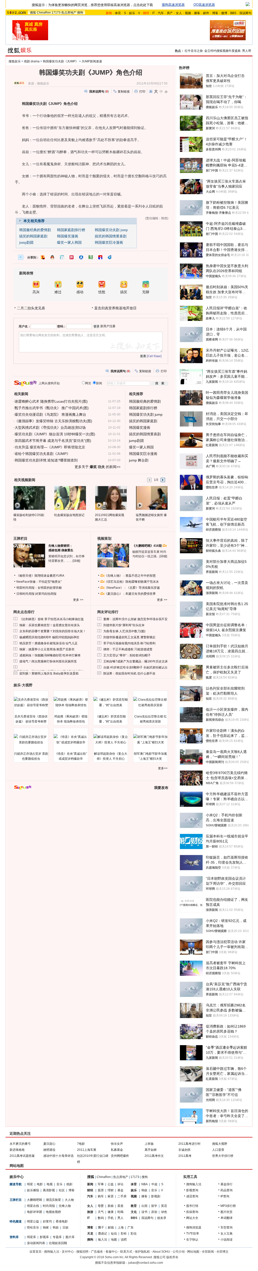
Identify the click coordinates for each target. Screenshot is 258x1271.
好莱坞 (47, 1221)
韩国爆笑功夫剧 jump (111, 230)
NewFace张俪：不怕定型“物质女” (39, 581)
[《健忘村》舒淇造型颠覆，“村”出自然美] (110, 702)
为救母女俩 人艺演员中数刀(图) (124, 631)
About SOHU (161, 1251)
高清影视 (49, 1190)
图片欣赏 (226, 1212)
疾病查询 (192, 1212)
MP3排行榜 (228, 1206)
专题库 (57, 1237)
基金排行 (226, 1184)
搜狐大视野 (219, 1144)
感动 (79, 292)
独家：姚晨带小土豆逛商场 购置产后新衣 (47, 649)
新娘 (111, 1206)
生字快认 (192, 1239)
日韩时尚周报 (25, 594)
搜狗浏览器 (193, 1227)
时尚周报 (49, 1206)
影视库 (44, 1237)
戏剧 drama (32, 61)
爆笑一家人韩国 (69, 242)
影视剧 (155, 1196)
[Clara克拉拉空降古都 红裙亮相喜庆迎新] (150, 702)
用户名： (25, 326)
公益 (111, 1184)
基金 (120, 1190)
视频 (188, 13)
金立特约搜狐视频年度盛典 (222, 51)
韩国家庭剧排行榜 (71, 230)
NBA (144, 1184)
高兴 (36, 292)
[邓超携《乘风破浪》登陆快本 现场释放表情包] (71, 702)
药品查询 (226, 1190)
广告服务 (97, 1251)
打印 (142, 91)
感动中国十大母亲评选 (58, 1156)
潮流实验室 (53, 1200)
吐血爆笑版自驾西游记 (69, 515)
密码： (61, 326)
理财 (111, 1190)
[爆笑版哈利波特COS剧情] (29, 498)
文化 (134, 1212)
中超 (154, 1184)
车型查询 (226, 1227)
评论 (120, 1184)
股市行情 (192, 1206)
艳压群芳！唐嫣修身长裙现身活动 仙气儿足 (48, 643)
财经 (90, 1190)
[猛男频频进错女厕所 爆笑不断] (151, 498)
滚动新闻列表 (36, 1243)
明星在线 (33, 1206)
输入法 (102, 1239)
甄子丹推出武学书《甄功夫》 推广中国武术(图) (52, 408)
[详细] (76, 561)
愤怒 (101, 292)
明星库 (31, 1237)
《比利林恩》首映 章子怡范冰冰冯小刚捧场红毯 (51, 619)
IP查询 (224, 1196)
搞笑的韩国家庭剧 (33, 236)
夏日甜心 (49, 1144)
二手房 (121, 1196)
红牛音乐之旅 (194, 51)
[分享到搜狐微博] (43, 257)
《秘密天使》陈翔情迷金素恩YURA (40, 575)
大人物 (69, 1200)
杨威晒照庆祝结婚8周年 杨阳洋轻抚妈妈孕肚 (49, 637)
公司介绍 (179, 1251)
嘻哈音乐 (33, 1227)
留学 (154, 1206)
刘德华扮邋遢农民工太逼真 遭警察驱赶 (129, 637)
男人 (120, 1218)
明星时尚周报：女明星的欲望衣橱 (39, 587)
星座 (120, 1206)
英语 (164, 1206)
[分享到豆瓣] (91, 257)
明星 (30, 1184)
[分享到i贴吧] (100, 257)
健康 (111, 1212)
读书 (144, 1212)
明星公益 (33, 1221)
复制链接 (124, 91)
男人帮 (246, 51)
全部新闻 (208, 1251)
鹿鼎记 (102, 1233)
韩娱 (56, 1227)
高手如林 (151, 1150)
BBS (233, 13)
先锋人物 (65, 1206)
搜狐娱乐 (15, 61)
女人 (179, 13)
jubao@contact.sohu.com (145, 1262)
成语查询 (192, 1196)
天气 (101, 1212)
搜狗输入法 (193, 1184)
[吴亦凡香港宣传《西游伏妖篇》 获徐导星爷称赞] (31, 702)
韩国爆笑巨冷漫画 (109, 242)
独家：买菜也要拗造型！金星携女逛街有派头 (49, 625)
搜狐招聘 (82, 1251)
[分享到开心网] (72, 257)
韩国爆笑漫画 (67, 236)
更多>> (163, 768)
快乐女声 (117, 1144)
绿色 (164, 1212)
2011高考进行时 (189, 1144)
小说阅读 (226, 1239)
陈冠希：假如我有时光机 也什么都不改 (129, 673)
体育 (118, 13)
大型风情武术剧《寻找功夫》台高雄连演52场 (50, 428)
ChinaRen (44, 12)
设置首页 (35, 1251)
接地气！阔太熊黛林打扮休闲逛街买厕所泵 (48, 661)
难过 (57, 292)
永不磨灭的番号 (20, 1144)
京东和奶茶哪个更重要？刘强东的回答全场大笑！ (52, 631)
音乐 (59, 1184)
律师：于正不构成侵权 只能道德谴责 (127, 649)
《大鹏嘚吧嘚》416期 (147, 545)
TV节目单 (192, 1233)
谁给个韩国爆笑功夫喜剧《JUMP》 (42, 454)
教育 (134, 1206)
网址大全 (192, 1218)
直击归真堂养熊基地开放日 (115, 308)
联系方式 (126, 1251)
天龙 (90, 1233)
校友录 (161, 1218)
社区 (62, 1190)
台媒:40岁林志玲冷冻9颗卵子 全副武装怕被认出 (135, 667)
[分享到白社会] (62, 257)
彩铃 (124, 1233)
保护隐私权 (142, 1251)
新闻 (90, 1184)
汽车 (161, 13)
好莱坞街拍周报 (45, 594)
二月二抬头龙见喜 (31, 308)
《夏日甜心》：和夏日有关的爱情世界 (130, 594)
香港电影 (62, 1221)
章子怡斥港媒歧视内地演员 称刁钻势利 (129, 643)
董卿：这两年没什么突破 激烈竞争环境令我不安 (135, 619)
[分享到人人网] (81, 257)
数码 (101, 1218)
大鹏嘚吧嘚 (34, 1200)
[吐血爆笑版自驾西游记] (70, 498)
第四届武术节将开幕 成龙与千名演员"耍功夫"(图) (53, 441)
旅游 (90, 1212)
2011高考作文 (154, 1156)
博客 (215, 13)
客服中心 (112, 1251)
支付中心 (68, 1251)
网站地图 (193, 1251)
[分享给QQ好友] (52, 257)
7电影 (81, 1144)
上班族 (149, 1144)
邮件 (206, 13)
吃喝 (120, 1212)
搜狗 (80, 12)
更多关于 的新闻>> (97, 467)
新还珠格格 (17, 1150)
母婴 (101, 1206)
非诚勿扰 (184, 1150)
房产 (170, 13)
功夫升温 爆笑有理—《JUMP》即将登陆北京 (50, 447)
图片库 (70, 1237)
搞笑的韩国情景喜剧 (110, 236)
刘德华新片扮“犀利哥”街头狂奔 (124, 625)
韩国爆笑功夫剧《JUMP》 (60, 61)
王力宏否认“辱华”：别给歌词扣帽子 (127, 655)
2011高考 (184, 1156)
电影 (40, 1184)
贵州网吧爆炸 (120, 1156)
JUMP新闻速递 (92, 61)
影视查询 (192, 1190)
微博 (224, 13)
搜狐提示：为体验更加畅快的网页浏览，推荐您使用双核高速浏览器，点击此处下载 (92, 5)
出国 (144, 1206)
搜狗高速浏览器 (173, 5)
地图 (114, 1239)
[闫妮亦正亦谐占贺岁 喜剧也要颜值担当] (31, 740)
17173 (56, 12)
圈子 (101, 1227)
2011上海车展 (86, 1150)
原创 (154, 1212)
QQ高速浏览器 (204, 5)
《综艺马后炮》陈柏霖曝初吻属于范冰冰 (131, 581)
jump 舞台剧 (138, 460)
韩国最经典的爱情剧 (35, 230)
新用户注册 (107, 326)
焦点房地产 (68, 12)
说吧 (124, 1239)
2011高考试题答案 (22, 1156)
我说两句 (245, 13)
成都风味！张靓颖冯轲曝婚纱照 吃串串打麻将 (50, 655)
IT (153, 13)
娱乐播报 (33, 1190)
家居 (111, 1196)
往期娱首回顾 (58, 1243)
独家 (46, 1227)
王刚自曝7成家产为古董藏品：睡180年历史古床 (135, 661)
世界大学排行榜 (222, 1156)
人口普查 (218, 1150)
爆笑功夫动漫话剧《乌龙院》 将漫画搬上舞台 (50, 414)
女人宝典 (226, 1233)
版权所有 (172, 1257)
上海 (121, 1227)
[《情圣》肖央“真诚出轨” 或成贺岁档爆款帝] (71, 740)
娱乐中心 (17, 1177)
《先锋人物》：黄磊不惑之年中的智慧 (130, 575)
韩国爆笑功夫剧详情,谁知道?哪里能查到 (46, 460)
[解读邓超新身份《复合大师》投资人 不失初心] (110, 740)
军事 (101, 1184)
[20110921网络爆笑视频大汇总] (110, 498)
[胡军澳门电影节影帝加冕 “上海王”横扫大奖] (150, 740)
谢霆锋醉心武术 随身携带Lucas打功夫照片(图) (51, 401)
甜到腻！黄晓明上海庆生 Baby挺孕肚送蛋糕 (49, 673)
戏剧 (69, 1184)
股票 (101, 1190)
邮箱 (111, 1227)
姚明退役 (49, 1150)
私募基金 (117, 1150)
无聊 (145, 292)
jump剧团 (26, 242)
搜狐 (33, 12)
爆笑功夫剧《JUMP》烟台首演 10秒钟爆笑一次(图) (55, 434)
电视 (50, 1184)
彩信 (134, 1233)
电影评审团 (34, 1212)
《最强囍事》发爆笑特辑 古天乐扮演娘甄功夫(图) (53, 421)
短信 (114, 1233)
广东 (130, 1227)
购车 (101, 1196)
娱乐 (132, 13)
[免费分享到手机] (110, 257)
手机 (111, 1218)
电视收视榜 (53, 1212)
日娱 (65, 1227)
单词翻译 (226, 1218)
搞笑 (123, 292)
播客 (197, 13)
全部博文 (222, 1251)
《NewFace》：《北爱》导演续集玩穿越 (132, 587)
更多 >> (78, 600)
